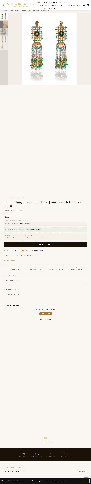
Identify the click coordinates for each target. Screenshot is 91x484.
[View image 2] (4, 24)
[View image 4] (4, 39)
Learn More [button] (61, 481)
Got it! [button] (86, 481)
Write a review (45, 313)
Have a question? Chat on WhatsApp (19, 255)
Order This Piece (45, 244)
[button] (4, 5)
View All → (83, 471)
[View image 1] (4, 16)
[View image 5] (4, 46)
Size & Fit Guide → (10, 260)
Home (5, 10)
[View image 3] (4, 31)
